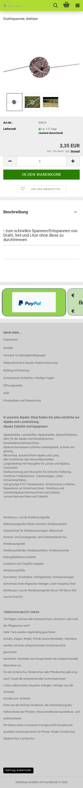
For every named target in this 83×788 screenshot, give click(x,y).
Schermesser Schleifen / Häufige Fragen (28, 378)
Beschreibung (15, 212)
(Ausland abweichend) (51, 133)
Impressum (10, 339)
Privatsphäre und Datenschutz (22, 400)
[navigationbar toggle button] (77, 5)
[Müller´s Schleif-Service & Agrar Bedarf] (11, 5)
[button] (10, 161)
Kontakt (8, 348)
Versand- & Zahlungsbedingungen (24, 355)
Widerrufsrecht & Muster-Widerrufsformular (30, 362)
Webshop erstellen (27, 782)
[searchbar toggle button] (55, 5)
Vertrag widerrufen (18, 770)
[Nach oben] (70, 781)
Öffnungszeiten (13, 385)
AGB (6, 393)
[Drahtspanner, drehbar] (41, 58)
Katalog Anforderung (16, 370)
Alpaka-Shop (29, 417)
